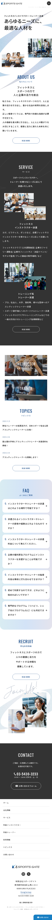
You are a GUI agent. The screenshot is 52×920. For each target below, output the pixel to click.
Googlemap (26, 892)
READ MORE (26, 140)
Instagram (23, 874)
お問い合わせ (8, 854)
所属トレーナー (9, 832)
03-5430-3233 (27, 774)
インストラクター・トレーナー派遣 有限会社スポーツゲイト (11, 3)
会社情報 (6, 810)
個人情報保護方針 (26, 902)
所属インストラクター (12, 825)
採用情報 (6, 839)
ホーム (6, 802)
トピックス (7, 847)
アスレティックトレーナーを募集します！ (20, 457)
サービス (6, 817)
